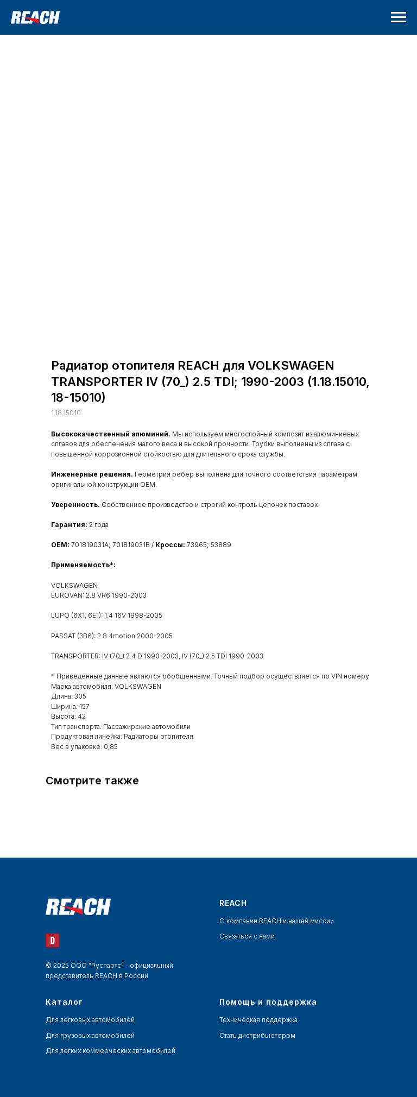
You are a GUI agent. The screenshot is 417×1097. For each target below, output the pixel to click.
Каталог (64, 1001)
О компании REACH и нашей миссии (276, 921)
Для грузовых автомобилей (90, 1035)
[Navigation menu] (398, 17)
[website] (52, 940)
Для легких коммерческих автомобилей (110, 1051)
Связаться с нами (247, 936)
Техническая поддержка (258, 1020)
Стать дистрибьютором (257, 1035)
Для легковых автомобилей (90, 1020)
